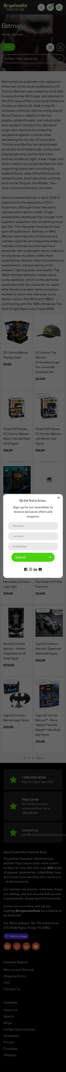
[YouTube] (40, 569)
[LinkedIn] (35, 569)
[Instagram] (30, 569)
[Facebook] (25, 569)
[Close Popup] (59, 498)
